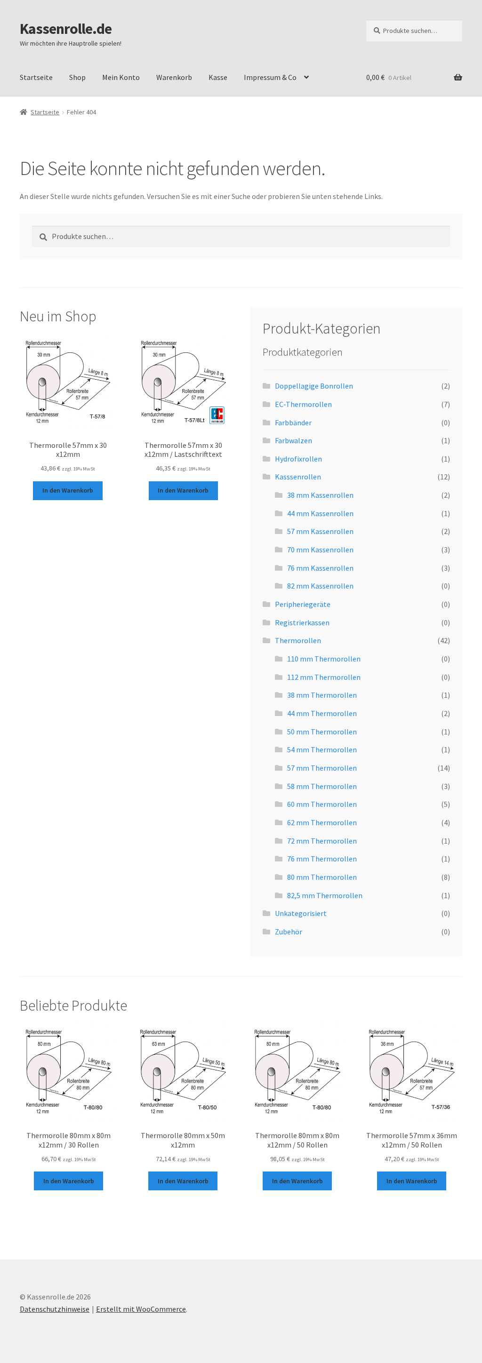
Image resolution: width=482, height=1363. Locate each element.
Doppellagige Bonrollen (314, 386)
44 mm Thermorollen (322, 713)
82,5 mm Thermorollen (324, 895)
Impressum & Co (270, 77)
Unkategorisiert (301, 913)
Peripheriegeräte (302, 604)
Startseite (36, 77)
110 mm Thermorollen (324, 658)
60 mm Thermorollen (322, 804)
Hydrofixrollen (298, 458)
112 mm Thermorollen (324, 677)
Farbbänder (293, 422)
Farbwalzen (293, 440)
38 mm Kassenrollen (320, 495)
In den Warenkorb (67, 490)
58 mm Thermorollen (322, 786)
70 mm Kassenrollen (320, 549)
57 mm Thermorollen (322, 768)
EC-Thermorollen (303, 404)
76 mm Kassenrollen (320, 568)
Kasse (218, 77)
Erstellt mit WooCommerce (141, 1309)
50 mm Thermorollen (322, 731)
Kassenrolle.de (66, 28)
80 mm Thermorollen (322, 877)
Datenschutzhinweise (54, 1309)
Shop (77, 77)
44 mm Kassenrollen (320, 513)
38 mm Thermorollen (322, 695)
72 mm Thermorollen (322, 840)
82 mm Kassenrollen (320, 585)
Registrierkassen (302, 622)
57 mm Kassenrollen (320, 531)
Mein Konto (121, 77)
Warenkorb (174, 77)
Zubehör (288, 931)
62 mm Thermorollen (322, 822)
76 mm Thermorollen (322, 858)
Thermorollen (298, 640)
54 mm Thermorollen (322, 749)
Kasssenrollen (298, 476)
